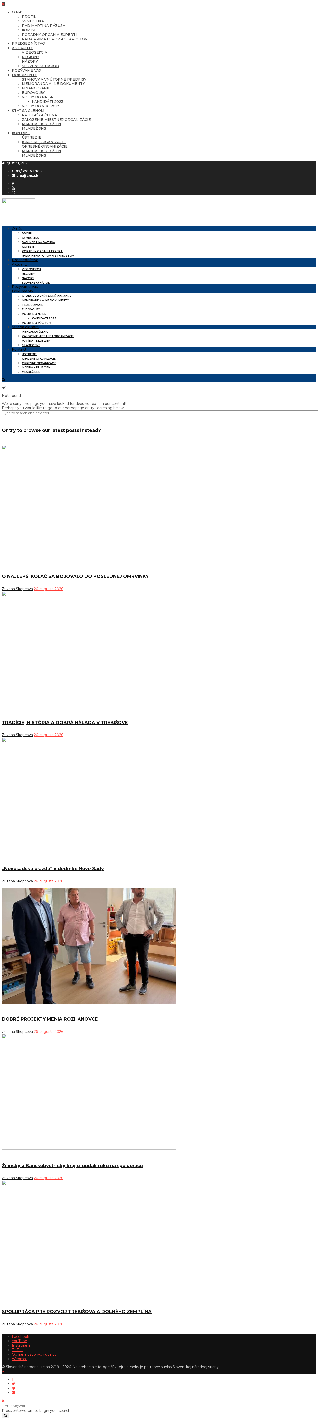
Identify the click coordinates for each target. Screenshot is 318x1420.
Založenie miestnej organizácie (56, 119)
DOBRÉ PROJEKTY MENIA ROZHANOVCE (50, 1019)
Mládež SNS (34, 128)
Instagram (21, 1345)
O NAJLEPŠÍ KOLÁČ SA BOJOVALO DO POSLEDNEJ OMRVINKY (75, 576)
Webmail (19, 1359)
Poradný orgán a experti (49, 34)
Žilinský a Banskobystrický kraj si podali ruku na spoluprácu (72, 1165)
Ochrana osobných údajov (34, 1354)
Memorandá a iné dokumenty (53, 83)
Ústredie (31, 137)
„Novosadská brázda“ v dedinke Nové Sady (53, 868)
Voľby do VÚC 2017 (40, 106)
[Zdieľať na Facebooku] (13, 1379)
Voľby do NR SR (38, 97)
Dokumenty (24, 75)
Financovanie (36, 88)
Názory (30, 61)
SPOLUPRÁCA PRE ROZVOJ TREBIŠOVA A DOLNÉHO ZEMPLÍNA (77, 1311)
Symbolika (33, 21)
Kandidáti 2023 (47, 101)
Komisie (30, 30)
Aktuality (22, 48)
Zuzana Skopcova (17, 589)
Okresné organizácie (45, 146)
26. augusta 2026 (48, 589)
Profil (29, 16)
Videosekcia (34, 52)
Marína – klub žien (41, 124)
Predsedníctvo (28, 43)
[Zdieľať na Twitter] (13, 1383)
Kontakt (21, 133)
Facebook (20, 1336)
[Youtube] (13, 188)
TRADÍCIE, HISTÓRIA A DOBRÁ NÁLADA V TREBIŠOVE (65, 722)
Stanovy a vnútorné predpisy (54, 79)
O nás (18, 12)
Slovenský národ (40, 66)
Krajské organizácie (44, 142)
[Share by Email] (13, 1392)
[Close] (3, 1400)
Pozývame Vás (26, 70)
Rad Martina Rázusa (43, 25)
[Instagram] (13, 192)
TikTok (17, 1350)
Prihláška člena (39, 115)
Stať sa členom (28, 110)
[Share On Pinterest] (13, 1388)
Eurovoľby (33, 92)
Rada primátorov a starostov (54, 39)
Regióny (30, 57)
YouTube (19, 1341)
